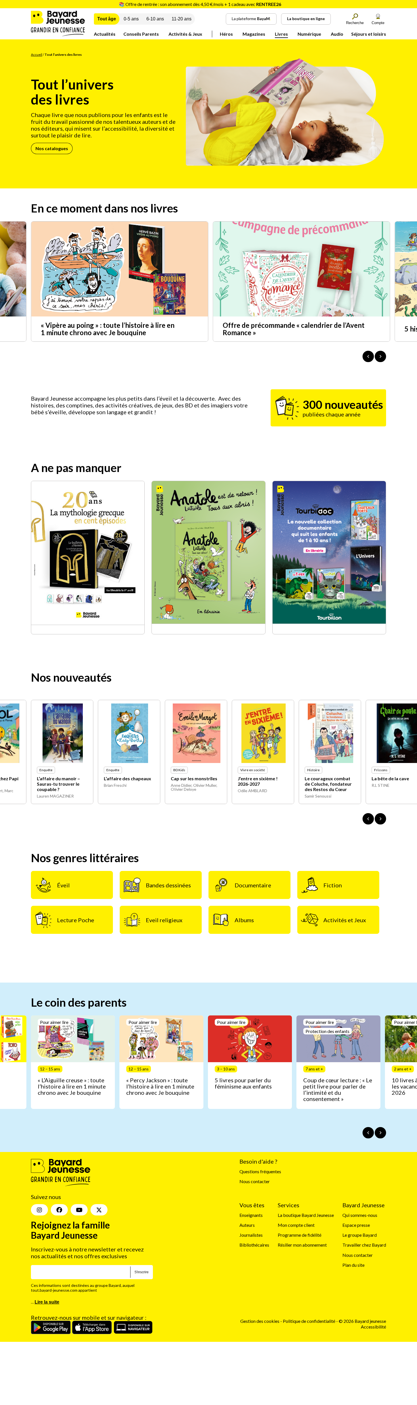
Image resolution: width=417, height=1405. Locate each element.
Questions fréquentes (260, 1171)
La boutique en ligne (306, 18)
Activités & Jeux (185, 34)
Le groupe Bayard (359, 1235)
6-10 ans (155, 18)
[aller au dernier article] (368, 1132)
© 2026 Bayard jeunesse (362, 1321)
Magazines (254, 34)
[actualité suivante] (380, 356)
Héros (226, 34)
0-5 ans (131, 18)
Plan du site (353, 1265)
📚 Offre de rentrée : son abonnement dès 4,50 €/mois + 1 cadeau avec (200, 4)
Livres (281, 34)
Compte (378, 23)
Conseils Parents (141, 34)
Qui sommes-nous (359, 1215)
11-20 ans (181, 18)
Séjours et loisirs (368, 34)
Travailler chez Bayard (364, 1245)
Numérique (309, 34)
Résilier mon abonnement (302, 1245)
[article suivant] (380, 1132)
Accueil (36, 54)
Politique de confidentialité (309, 1321)
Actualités (104, 34)
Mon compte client (296, 1225)
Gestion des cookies (259, 1321)
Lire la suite (47, 1302)
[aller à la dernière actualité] (368, 356)
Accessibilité (373, 1326)
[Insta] (39, 1210)
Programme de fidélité (299, 1235)
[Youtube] (79, 1210)
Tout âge (106, 18)
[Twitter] (99, 1210)
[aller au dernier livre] (368, 818)
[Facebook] (59, 1210)
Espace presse (356, 1225)
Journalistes (251, 1235)
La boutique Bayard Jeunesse (306, 1215)
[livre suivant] (380, 818)
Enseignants (251, 1215)
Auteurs (247, 1225)
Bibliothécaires (254, 1245)
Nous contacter (254, 1181)
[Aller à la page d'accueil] (58, 34)
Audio (337, 34)
